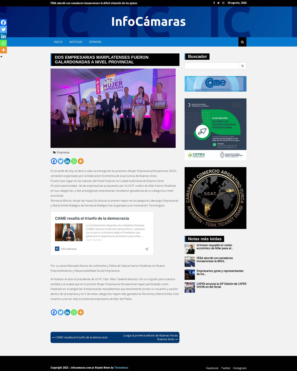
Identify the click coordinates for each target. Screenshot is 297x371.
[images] (215, 198)
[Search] (242, 65)
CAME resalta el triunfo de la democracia (81, 337)
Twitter (218, 3)
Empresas (63, 152)
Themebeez (121, 367)
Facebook (214, 3)
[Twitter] (61, 161)
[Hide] (1, 56)
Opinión (95, 42)
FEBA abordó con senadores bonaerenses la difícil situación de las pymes (94, 3)
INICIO (58, 42)
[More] (81, 161)
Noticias (75, 42)
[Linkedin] (67, 161)
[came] (215, 83)
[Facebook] (54, 161)
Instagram (223, 3)
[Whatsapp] (74, 161)
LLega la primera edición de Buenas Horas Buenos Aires (150, 337)
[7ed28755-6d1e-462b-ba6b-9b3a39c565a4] (215, 129)
